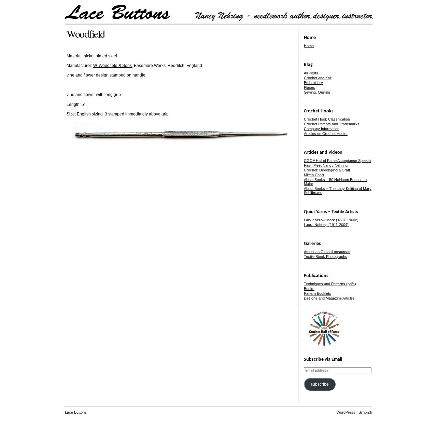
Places (309, 87)
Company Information (321, 129)
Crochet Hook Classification (327, 119)
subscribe (320, 384)
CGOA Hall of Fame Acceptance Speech (337, 160)
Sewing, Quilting (317, 92)
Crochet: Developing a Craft (327, 170)
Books (309, 289)
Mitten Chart (314, 175)
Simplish (365, 412)
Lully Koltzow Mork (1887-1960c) (331, 220)
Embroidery (313, 83)
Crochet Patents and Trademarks (332, 124)
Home (309, 46)
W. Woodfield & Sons (112, 65)
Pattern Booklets (317, 293)
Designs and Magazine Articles (329, 298)
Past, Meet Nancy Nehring (326, 165)
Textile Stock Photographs (325, 256)
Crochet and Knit (318, 78)
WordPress (346, 412)
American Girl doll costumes (327, 252)
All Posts (311, 73)
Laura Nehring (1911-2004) (326, 225)
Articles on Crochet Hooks (326, 134)
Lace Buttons (76, 412)
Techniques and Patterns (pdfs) (330, 284)
